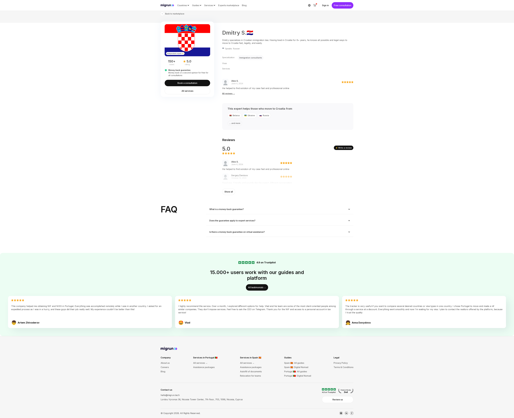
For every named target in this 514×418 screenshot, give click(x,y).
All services (187, 91)
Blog (244, 5)
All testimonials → (257, 287)
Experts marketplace (228, 5)
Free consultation (342, 5)
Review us (337, 399)
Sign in (325, 5)
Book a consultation (187, 83)
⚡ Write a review (343, 148)
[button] (183, 5)
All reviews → (228, 94)
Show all (228, 191)
